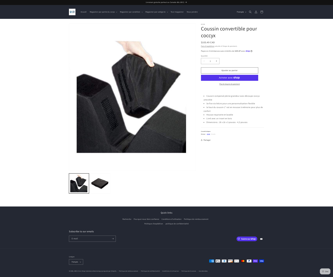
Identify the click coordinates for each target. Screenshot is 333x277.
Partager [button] (207, 140)
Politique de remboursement (196, 219)
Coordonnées (203, 271)
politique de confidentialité (177, 223)
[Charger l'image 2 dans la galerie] (100, 183)
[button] (103, 12)
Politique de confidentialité (150, 271)
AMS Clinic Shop (79, 271)
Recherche (127, 219)
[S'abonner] (113, 239)
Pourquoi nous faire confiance (146, 219)
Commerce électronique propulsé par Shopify (101, 271)
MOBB (208, 134)
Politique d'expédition (153, 223)
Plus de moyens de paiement (229, 84)
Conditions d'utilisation (171, 219)
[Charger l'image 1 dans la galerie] (79, 183)
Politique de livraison (188, 271)
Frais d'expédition (207, 46)
